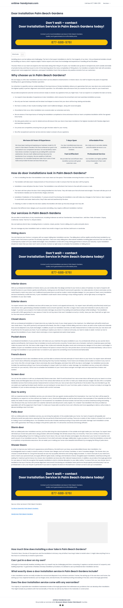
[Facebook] (60, 605)
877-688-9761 (61, 42)
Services (106, 3)
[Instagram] (63, 605)
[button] (109, 3)
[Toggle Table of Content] (21, 54)
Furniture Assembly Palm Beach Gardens (25, 508)
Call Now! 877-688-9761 (92, 3)
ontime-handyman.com (24, 3)
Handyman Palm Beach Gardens (22, 514)
